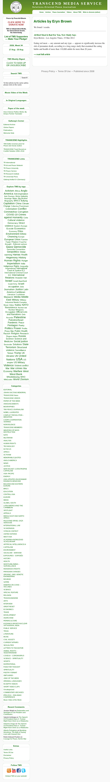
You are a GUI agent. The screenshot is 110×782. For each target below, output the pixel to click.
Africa (17, 191)
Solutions (17, 344)
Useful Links (7, 750)
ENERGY (6, 476)
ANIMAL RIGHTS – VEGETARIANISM (10, 652)
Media (17, 297)
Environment (12, 234)
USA (19, 359)
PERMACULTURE (10, 621)
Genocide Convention (16, 249)
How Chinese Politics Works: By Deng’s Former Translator (15, 113)
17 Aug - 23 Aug (16, 49)
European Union (12, 239)
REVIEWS (7, 579)
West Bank (16, 374)
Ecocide (10, 229)
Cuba (25, 217)
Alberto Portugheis (10, 730)
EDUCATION (8, 492)
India (23, 264)
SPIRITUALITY (8, 670)
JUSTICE (6, 466)
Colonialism (11, 209)
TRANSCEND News (10, 395)
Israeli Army (12, 284)
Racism (6, 333)
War (8, 368)
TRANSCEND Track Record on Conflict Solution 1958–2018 (14, 150)
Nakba (18, 305)
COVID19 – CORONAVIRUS (13, 656)
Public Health (21, 331)
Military (15, 300)
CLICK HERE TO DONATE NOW (16, 23)
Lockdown (20, 294)
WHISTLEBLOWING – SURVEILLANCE (11, 565)
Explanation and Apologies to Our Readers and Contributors (16, 712)
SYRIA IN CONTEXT (10, 531)
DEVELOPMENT (9, 615)
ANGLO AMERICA (10, 460)
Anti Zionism (9, 196)
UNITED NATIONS (10, 534)
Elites (20, 231)
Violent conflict (21, 365)
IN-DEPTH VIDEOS (10, 684)
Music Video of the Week (12, 700)
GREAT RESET (9, 607)
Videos (69, 12)
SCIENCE (7, 590)
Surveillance (20, 350)
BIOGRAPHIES (8, 407)
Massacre (8, 297)
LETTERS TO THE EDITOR (13, 648)
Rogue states (12, 336)
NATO (25, 304)
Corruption (23, 212)
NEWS (5, 463)
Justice (19, 289)
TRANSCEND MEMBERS (12, 427)
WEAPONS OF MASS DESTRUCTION (11, 431)
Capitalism (9, 203)
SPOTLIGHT (7, 510)
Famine (24, 240)
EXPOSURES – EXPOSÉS (13, 556)
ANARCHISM (8, 618)
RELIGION (7, 595)
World (16, 379)
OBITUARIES (8, 675)
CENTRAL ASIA (9, 494)
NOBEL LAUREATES (11, 412)
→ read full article (42, 54)
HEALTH (6, 561)
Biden (14, 198)
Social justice (21, 341)
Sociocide (8, 344)
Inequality (24, 266)
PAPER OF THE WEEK (11, 401)
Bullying (24, 201)
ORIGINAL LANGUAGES (12, 681)
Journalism (9, 289)
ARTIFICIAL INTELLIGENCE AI (14, 544)
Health (24, 255)
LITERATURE (8, 634)
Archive (48, 12)
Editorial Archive (9, 125)
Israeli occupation (16, 285)
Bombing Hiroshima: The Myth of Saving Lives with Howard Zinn (14, 732)
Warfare (17, 371)
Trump (17, 353)
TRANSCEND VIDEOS (11, 398)
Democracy (13, 223)
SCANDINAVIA (8, 528)
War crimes (16, 368)
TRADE (6, 612)
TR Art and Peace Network (13, 165)
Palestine (20, 317)
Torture (10, 353)
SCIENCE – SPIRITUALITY (13, 658)
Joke (22, 287)
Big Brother (23, 198)
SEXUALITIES (8, 645)
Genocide (20, 246)
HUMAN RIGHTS (9, 443)
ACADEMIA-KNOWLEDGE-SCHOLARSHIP (13, 540)
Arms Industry (21, 196)
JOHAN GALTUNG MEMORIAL (14, 392)
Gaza (9, 246)
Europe (21, 237)
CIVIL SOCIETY (9, 640)
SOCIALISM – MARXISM (12, 553)
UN (16, 356)
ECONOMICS (8, 609)
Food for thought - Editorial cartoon (16, 243)
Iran (25, 278)
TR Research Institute (11, 174)
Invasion (19, 278)
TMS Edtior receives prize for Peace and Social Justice (13, 145)
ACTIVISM (7, 455)
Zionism (24, 379)
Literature (11, 295)
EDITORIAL (7, 390)
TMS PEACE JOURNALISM (13, 409)
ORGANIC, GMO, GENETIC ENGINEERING (13, 575)
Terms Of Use (8, 752)
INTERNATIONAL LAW (11, 525)
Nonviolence (11, 307)
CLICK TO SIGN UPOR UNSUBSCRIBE (16, 64)
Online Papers (8, 127)
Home (41, 12)
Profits (24, 328)
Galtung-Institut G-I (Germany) (14, 180)
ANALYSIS (7, 441)
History (22, 257)
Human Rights (12, 260)
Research (24, 333)
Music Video (9, 305)
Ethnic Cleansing (17, 235)
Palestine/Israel (16, 320)
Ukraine (10, 356)
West (26, 371)
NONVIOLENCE (9, 425)
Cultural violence (16, 220)
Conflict (22, 208)
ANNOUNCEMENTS (11, 404)
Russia (22, 336)
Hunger (24, 261)
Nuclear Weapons (16, 310)
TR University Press (10, 177)
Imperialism (13, 263)
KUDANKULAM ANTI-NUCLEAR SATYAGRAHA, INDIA (15, 624)
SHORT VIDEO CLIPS (11, 687)
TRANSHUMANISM (10, 598)
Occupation (10, 312)
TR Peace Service (10, 171)
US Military (19, 362)
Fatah (8, 242)
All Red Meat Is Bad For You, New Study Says (55, 34)
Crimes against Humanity (15, 216)
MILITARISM (7, 438)
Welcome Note (8, 133)
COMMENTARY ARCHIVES (13, 692)
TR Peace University (10, 168)
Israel (8, 280)
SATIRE (6, 582)
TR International (9, 163)
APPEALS (7, 513)
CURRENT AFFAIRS (10, 642)
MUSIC (6, 637)
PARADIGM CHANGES (11, 572)
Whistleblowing (13, 377)
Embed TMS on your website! (16, 776)
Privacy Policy (8, 758)
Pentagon (13, 325)
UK (23, 353)
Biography (8, 201)
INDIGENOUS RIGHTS (11, 569)
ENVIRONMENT (9, 550)
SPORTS (6, 661)
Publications (7, 130)
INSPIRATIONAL (9, 664)
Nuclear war (22, 308)
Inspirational (10, 268)
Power (17, 328)
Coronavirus (10, 211)
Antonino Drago (9, 724)
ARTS (5, 601)
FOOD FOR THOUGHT (11, 667)
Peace (21, 322)
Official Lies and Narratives (17, 313)
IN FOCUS (7, 449)
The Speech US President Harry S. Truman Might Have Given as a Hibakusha (15, 719)
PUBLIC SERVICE (10, 628)
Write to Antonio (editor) (91, 12)
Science (10, 339)
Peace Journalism (58, 12)
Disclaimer (7, 755)
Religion (15, 333)
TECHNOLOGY (9, 446)
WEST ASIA (7, 537)
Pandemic (13, 322)
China (18, 203)
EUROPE (6, 497)
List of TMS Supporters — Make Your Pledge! (16, 37)
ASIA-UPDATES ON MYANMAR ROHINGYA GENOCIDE (15, 480)
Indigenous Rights (11, 266)
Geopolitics (13, 251)
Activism (9, 190)
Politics (9, 328)
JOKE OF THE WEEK (11, 678)
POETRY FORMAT (10, 673)
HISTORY (7, 558)
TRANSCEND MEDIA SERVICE (67, 3)
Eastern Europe (20, 226)
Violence (9, 365)
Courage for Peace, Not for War (14, 739)
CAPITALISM (8, 547)
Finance (15, 242)
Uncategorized (8, 690)
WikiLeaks (8, 380)
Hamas (16, 254)
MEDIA (6, 500)
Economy (13, 231)
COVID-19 (12, 214)
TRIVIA (6, 631)
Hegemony (12, 257)
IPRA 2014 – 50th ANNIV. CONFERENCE (12, 696)
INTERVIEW (7, 604)
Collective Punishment (20, 206)
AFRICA (6, 452)
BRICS (17, 201)
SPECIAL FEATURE (10, 592)
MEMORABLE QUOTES (12, 458)
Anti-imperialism (21, 194)
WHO (22, 377)
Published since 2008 (84, 71)
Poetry (21, 325)
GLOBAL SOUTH (9, 503)
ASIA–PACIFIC (8, 474)
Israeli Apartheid (20, 281)
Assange (8, 198)
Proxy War (9, 331)
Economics (19, 228)
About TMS (77, 12)
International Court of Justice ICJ (17, 269)
